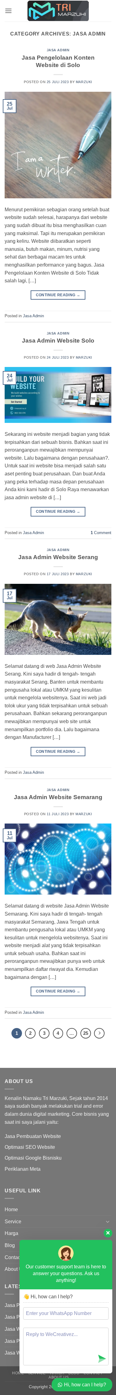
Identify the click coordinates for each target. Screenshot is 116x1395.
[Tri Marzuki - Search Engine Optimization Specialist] (58, 11)
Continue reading (58, 295)
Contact (13, 1257)
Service (13, 1221)
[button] (8, 10)
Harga (11, 1233)
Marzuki (84, 82)
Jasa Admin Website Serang (58, 557)
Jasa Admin (58, 50)
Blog (10, 1245)
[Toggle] (107, 1221)
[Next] (99, 1033)
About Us (15, 1269)
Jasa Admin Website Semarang (58, 797)
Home (11, 1209)
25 (85, 1033)
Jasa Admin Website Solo (58, 340)
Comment (101, 532)
